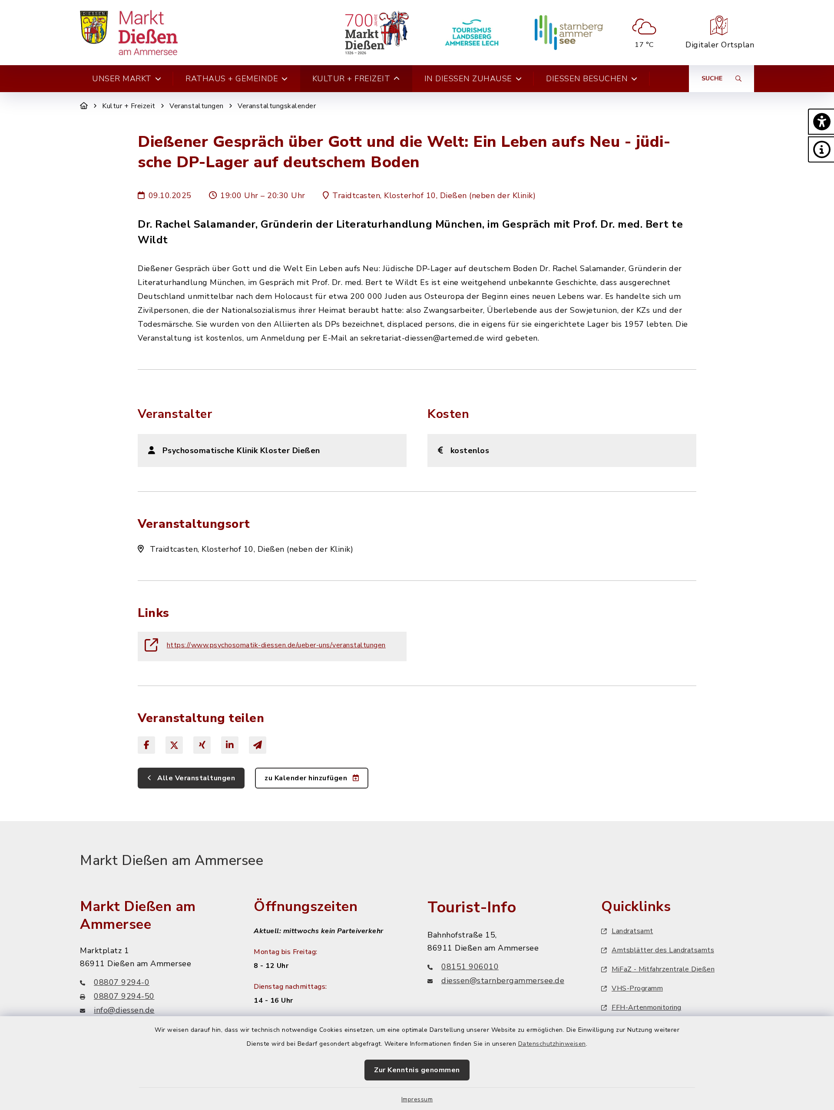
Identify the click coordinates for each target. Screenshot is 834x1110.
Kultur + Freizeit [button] (351, 78)
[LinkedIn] (229, 745)
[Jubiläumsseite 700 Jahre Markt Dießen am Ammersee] (376, 32)
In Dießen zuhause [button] (468, 78)
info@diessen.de (124, 1010)
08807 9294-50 (124, 996)
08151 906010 (470, 966)
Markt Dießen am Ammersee (171, 860)
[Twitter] (174, 745)
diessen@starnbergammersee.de (502, 980)
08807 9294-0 (121, 982)
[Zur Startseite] (84, 106)
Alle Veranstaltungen (195, 778)
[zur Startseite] (129, 32)
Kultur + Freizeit (129, 106)
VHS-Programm (637, 988)
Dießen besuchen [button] (587, 78)
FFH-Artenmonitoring (647, 1007)
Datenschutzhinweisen (552, 1044)
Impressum (417, 1099)
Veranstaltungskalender (277, 106)
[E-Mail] (257, 745)
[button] (821, 122)
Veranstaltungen (196, 106)
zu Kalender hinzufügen (307, 778)
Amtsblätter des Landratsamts (663, 950)
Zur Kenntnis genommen (417, 1070)
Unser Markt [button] (122, 78)
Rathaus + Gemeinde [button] (231, 78)
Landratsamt (632, 931)
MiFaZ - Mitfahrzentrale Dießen (663, 969)
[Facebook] (146, 745)
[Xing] (202, 745)
